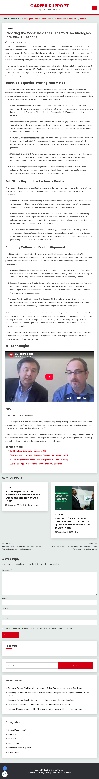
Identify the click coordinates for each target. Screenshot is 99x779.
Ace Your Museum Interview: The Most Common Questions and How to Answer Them (45, 709)
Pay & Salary (13, 743)
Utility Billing (13, 752)
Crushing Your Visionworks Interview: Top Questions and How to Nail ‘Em (39, 704)
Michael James (33, 505)
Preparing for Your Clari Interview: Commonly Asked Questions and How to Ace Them (22, 496)
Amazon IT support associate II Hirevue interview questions (36, 463)
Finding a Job (13, 734)
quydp (25, 42)
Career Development (17, 730)
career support (49, 6)
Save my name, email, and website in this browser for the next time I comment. (38, 628)
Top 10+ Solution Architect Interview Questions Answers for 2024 (39, 455)
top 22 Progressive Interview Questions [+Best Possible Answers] (39, 459)
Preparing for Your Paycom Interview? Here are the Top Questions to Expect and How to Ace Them (73, 523)
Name (5, 598)
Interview (9, 28)
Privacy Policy (44, 772)
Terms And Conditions (61, 772)
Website (5, 618)
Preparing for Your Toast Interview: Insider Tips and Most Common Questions (41, 700)
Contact (31, 772)
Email (5, 608)
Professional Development (19, 747)
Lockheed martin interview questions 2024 (28, 451)
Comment (7, 570)
